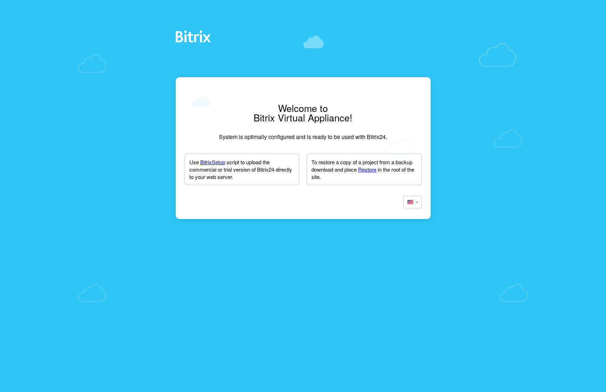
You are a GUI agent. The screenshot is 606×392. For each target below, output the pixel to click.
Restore (367, 169)
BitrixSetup (212, 162)
